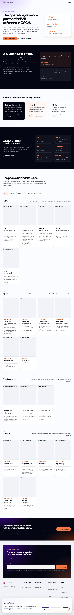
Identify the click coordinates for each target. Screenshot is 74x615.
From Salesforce (38, 585)
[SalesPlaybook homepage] (8, 2)
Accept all (65, 609)
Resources (63, 590)
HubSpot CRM (38, 582)
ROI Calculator (64, 592)
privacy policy (61, 570)
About (62, 587)
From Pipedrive (38, 587)
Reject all (45, 609)
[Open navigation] (69, 2)
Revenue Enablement (52, 582)
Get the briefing (61, 567)
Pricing (49, 596)
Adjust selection (55, 609)
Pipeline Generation (26, 582)
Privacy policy (13, 610)
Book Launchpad (10, 38)
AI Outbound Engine (26, 587)
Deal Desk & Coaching (53, 589)
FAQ (61, 595)
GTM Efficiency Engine (27, 590)
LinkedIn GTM (25, 585)
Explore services (26, 38)
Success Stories (64, 585)
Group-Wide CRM (39, 590)
